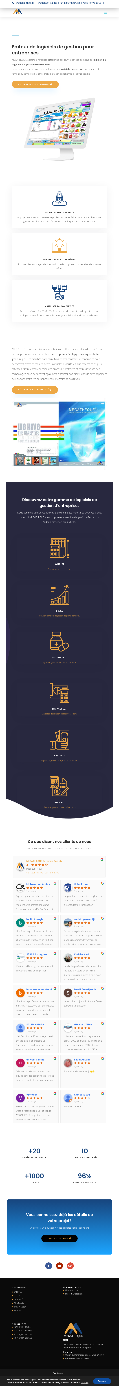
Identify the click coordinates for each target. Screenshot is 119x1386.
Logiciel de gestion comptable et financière (59, 713)
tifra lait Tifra (83, 1024)
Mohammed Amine (38, 884)
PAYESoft (18, 1310)
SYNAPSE (18, 1292)
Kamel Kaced (82, 1094)
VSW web (31, 1094)
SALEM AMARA (35, 1024)
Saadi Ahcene (82, 1059)
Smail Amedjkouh (85, 989)
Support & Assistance (74, 1293)
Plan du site (58, 1373)
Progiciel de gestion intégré (59, 569)
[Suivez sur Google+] (70, 1265)
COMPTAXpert (20, 1307)
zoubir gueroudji (84, 919)
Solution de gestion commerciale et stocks (59, 807)
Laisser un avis (52, 872)
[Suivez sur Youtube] (59, 1265)
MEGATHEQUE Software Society (44, 860)
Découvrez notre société (33, 389)
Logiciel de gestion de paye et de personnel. (59, 760)
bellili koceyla (35, 919)
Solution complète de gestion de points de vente (59, 615)
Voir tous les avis (34, 872)
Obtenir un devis (72, 1290)
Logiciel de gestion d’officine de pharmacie (59, 662)
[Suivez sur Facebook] (48, 1265)
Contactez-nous (58, 1238)
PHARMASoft (19, 1303)
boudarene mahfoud (39, 989)
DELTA (17, 1295)
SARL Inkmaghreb (37, 954)
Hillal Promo (81, 884)
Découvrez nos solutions (34, 84)
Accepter (102, 1381)
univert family (35, 1059)
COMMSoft (18, 1299)
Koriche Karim (82, 954)
